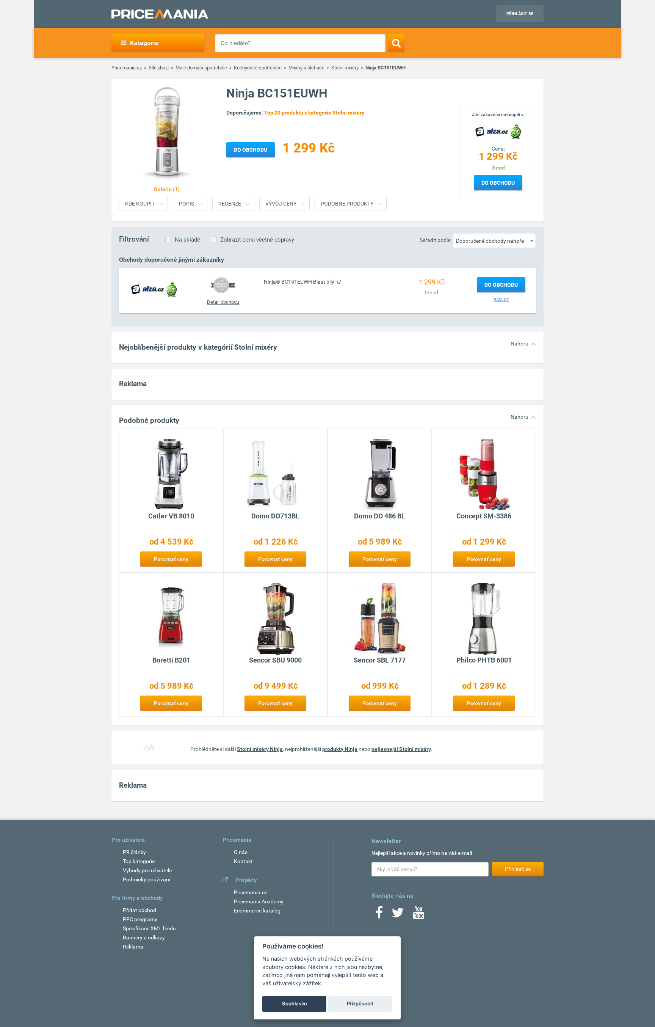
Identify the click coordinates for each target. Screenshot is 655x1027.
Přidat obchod (139, 910)
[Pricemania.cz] (159, 14)
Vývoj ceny (280, 204)
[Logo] (498, 131)
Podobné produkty (347, 204)
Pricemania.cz (126, 68)
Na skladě (187, 239)
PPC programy (140, 919)
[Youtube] (418, 915)
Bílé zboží (159, 68)
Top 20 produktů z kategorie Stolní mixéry (314, 113)
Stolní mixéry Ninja (260, 749)
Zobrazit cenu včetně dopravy (257, 239)
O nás (241, 852)
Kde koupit (140, 204)
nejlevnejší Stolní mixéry (401, 749)
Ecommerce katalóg (257, 911)
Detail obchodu (223, 302)
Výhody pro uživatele (147, 870)
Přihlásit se (519, 13)
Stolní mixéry (345, 68)
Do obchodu (498, 183)
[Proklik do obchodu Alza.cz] (154, 289)
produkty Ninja (339, 749)
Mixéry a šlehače (306, 68)
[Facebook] (379, 915)
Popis (186, 204)
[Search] (396, 43)
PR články (134, 852)
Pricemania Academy (259, 901)
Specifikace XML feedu (149, 928)
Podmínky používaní (146, 879)
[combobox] (494, 240)
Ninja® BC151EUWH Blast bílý (299, 282)
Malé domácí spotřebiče (201, 68)
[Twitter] (398, 915)
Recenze (229, 204)
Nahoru (519, 344)
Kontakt (243, 861)
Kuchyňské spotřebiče (258, 68)
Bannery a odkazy (144, 937)
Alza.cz (501, 299)
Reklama (133, 947)
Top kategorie (139, 861)
